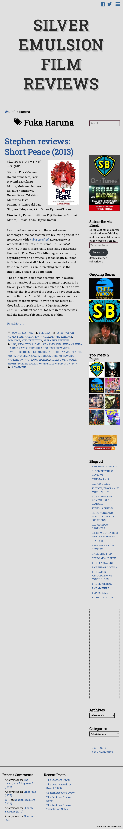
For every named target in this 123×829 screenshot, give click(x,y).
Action (69, 332)
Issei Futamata (59, 348)
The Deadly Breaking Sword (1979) (19, 783)
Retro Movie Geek (104, 558)
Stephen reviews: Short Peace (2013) (39, 146)
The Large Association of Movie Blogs (102, 575)
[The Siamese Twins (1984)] (112, 369)
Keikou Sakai (42, 352)
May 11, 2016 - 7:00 (22, 332)
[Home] (6, 112)
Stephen (45, 332)
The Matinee (100, 588)
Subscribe (98, 252)
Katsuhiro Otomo (20, 352)
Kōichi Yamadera (64, 352)
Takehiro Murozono (43, 363)
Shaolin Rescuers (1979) (60, 792)
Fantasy (66, 336)
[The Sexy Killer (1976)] (112, 401)
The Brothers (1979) (58, 779)
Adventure (15, 336)
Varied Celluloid (103, 597)
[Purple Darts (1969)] (112, 385)
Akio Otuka (25, 344)
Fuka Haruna (72, 344)
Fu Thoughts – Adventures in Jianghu (102, 500)
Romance (14, 340)
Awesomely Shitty (105, 466)
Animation (31, 336)
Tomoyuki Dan (67, 363)
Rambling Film (102, 553)
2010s (60, 332)
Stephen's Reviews (56, 340)
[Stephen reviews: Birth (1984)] (96, 417)
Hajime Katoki (18, 348)
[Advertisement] (105, 654)
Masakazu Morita (35, 355)
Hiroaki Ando (38, 348)
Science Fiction (31, 340)
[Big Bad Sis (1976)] (112, 417)
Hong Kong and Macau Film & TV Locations (103, 516)
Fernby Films (101, 483)
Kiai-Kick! (98, 541)
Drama (55, 336)
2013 (13, 344)
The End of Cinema (104, 567)
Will (7, 799)
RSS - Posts (99, 747)
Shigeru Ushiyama (63, 359)
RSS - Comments (102, 752)
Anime (44, 336)
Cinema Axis (100, 479)
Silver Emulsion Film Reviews (61, 54)
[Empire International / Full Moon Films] (96, 385)
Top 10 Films (100, 592)
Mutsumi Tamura (61, 355)
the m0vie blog (102, 583)
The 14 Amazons (103, 562)
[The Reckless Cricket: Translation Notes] (96, 401)
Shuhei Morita (18, 363)
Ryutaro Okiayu (19, 359)
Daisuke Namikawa (48, 344)
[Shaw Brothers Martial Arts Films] (96, 369)
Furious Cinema (103, 508)
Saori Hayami (40, 359)
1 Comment (19, 367)
